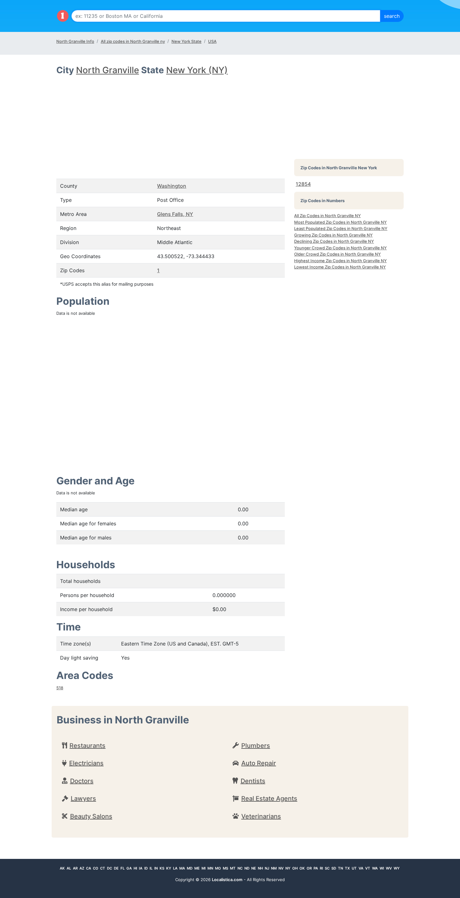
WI (382, 868)
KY (168, 868)
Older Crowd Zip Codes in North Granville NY (337, 254)
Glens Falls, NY (175, 214)
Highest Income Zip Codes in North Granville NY (340, 260)
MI (204, 868)
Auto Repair (258, 763)
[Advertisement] (170, 122)
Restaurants (87, 745)
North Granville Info (75, 41)
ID (146, 868)
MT (233, 868)
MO (218, 868)
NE (253, 868)
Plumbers (255, 745)
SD (333, 868)
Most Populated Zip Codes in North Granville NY (340, 222)
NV (281, 868)
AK (62, 868)
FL (122, 868)
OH (295, 868)
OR (309, 868)
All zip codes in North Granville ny (133, 41)
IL (151, 868)
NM (274, 868)
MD (189, 868)
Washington (171, 186)
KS (162, 868)
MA (182, 868)
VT (367, 868)
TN (340, 868)
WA (375, 868)
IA (140, 868)
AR (75, 868)
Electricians (86, 763)
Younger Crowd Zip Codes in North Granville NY (340, 247)
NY (287, 868)
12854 (303, 184)
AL (69, 868)
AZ (81, 868)
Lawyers (83, 798)
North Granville (107, 70)
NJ (267, 868)
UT (354, 868)
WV (389, 868)
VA (361, 868)
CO (95, 868)
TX (347, 868)
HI (135, 868)
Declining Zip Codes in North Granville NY (334, 241)
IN (156, 868)
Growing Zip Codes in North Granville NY (333, 234)
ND (246, 868)
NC (240, 868)
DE (116, 868)
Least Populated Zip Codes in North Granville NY (340, 228)
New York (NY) (197, 70)
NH (260, 868)
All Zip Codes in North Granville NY (327, 215)
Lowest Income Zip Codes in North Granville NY (340, 266)
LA (175, 868)
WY (397, 868)
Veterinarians (261, 816)
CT (102, 868)
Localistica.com (227, 879)
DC (109, 868)
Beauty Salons (91, 816)
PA (316, 868)
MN (210, 868)
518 (59, 687)
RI (321, 868)
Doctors (82, 781)
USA (212, 41)
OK (302, 868)
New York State (186, 41)
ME (197, 868)
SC (327, 868)
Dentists (253, 781)
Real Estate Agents (269, 798)
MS (225, 868)
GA (129, 868)
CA (88, 868)
